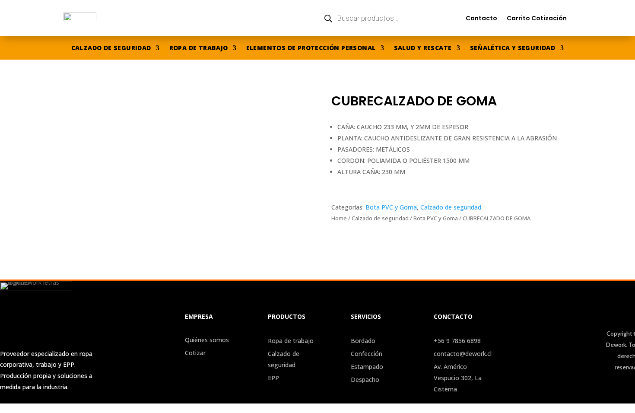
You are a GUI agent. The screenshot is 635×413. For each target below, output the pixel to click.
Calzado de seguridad (111, 48)
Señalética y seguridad (513, 48)
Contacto (481, 18)
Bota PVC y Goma (391, 207)
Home (339, 218)
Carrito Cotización (537, 18)
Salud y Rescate (423, 48)
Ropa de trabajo (198, 48)
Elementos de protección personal (311, 48)
